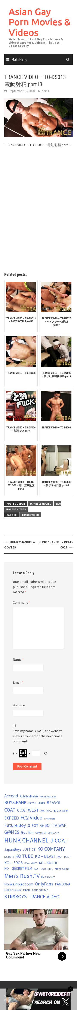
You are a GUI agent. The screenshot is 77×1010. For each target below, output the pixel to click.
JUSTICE (29, 849)
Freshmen (49, 818)
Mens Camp (62, 869)
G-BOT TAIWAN (53, 825)
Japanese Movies (40, 503)
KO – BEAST (45, 856)
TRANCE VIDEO (30, 514)
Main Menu (19, 59)
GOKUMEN (40, 832)
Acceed (11, 796)
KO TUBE (24, 856)
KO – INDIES (30, 863)
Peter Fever (12, 890)
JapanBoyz (12, 849)
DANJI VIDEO (46, 810)
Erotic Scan (61, 810)
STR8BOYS (15, 896)
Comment (21, 602)
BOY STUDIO (36, 803)
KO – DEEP (64, 857)
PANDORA (62, 884)
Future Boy (15, 825)
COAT (9, 809)
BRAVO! (53, 802)
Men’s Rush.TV (22, 876)
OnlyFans (44, 884)
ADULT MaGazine (48, 796)
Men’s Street (48, 877)
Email (18, 682)
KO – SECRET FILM (18, 868)
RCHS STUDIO (40, 890)
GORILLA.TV (53, 833)
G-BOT (33, 825)
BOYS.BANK (15, 802)
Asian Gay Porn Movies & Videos (40, 22)
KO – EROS (13, 862)
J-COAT (59, 840)
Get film (27, 832)
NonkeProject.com (18, 884)
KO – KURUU (49, 863)
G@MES (11, 832)
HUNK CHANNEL (26, 840)
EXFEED (11, 818)
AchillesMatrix (29, 796)
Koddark (9, 856)
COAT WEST (28, 810)
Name (18, 659)
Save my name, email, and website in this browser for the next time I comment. (37, 736)
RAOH (26, 890)
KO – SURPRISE (43, 869)
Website (19, 705)
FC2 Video (31, 817)
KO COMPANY (51, 849)
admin (46, 91)
